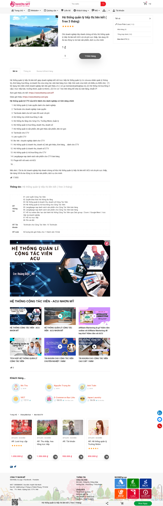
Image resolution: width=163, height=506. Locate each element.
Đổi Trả (85, 494)
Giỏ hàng (91, 56)
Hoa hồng (89, 484)
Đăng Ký (87, 482)
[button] (57, 16)
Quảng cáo (51, 11)
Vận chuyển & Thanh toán (85, 497)
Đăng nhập (94, 482)
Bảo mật (79, 494)
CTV (33, 489)
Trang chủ (18, 11)
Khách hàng (82, 11)
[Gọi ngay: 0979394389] (159, 426)
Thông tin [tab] (27, 71)
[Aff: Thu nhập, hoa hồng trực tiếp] (47, 427)
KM (37, 489)
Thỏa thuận (98, 484)
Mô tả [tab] (15, 71)
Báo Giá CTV (38, 415)
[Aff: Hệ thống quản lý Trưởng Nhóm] (98, 427)
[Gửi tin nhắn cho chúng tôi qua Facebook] (159, 419)
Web (19, 489)
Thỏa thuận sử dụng (83, 492)
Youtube (36, 480)
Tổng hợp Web (122, 34)
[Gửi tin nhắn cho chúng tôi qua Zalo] (159, 411)
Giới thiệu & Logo (16, 480)
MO (96, 11)
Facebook (27, 480)
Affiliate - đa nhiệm (18, 438)
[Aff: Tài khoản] (73, 427)
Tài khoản (120, 11)
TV (15, 489)
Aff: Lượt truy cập (19, 441)
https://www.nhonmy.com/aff (41, 93)
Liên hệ (67, 11)
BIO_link (79, 482)
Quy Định (79, 499)
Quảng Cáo (26, 489)
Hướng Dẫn (80, 484)
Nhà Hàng (120, 29)
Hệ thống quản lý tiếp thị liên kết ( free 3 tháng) (61, 503)
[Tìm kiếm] (103, 4)
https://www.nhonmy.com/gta (35, 97)
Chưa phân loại (25, 415)
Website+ (35, 11)
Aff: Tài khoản (69, 441)
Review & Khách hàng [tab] (45, 71)
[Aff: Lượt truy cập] (21, 427)
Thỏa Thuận (87, 499)
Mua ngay (142, 503)
